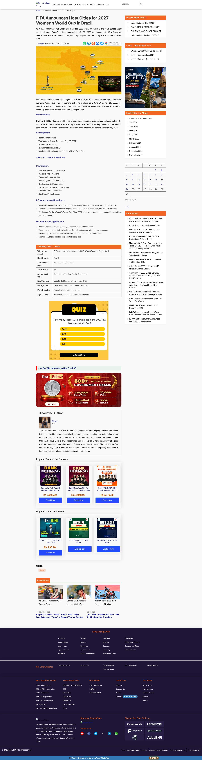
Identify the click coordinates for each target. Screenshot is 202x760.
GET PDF (154, 758)
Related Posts (43, 580)
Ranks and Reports (132, 642)
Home (38, 11)
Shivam (41, 43)
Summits (106, 646)
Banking (77, 4)
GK (91, 4)
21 (150, 184)
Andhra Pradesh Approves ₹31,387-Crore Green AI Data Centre (144, 237)
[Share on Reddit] (93, 43)
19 (139, 184)
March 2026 (134, 139)
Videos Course (148, 693)
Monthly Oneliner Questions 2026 (145, 59)
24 (127, 189)
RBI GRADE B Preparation (46, 708)
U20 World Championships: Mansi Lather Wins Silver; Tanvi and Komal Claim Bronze (146, 285)
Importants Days (109, 654)
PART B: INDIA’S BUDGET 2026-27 (146, 31)
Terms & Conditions (178, 750)
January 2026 (135, 147)
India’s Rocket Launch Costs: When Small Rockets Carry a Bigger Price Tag (145, 313)
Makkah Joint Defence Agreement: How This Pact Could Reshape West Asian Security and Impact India (145, 246)
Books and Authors (88, 654)
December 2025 (135, 151)
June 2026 (133, 127)
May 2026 (133, 131)
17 (127, 184)
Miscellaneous (130, 650)
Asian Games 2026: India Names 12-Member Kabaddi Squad (144, 267)
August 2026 (140, 118)
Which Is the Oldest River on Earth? (144, 226)
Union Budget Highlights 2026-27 (145, 35)
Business (106, 638)
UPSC (65, 708)
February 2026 (135, 143)
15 (156, 179)
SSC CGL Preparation (44, 700)
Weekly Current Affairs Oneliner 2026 (146, 51)
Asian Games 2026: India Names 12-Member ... (105, 602)
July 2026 (133, 123)
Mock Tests (147, 685)
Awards (83, 642)
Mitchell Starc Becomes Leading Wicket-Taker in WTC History (146, 254)
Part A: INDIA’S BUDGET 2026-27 (145, 27)
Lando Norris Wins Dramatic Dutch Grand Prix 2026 (143, 306)
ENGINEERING (69, 704)
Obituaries (129, 638)
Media (118, 693)
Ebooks (146, 697)
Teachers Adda (64, 665)
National (56, 4)
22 (156, 184)
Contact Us (120, 689)
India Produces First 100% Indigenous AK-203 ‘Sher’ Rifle (145, 260)
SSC (64, 689)
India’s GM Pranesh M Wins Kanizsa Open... (49, 602)
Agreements (85, 650)
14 (150, 179)
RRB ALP (93, 689)
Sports (42, 570)
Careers (126, 697)
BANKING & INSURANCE (72, 685)
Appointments (63, 650)
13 (145, 179)
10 (127, 179)
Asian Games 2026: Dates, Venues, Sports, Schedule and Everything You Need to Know (144, 275)
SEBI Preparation (43, 693)
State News (62, 646)
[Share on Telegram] (89, 43)
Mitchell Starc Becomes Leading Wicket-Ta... (76, 602)
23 (162, 184)
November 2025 (135, 155)
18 (133, 184)
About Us (119, 685)
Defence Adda (108, 669)
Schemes (84, 646)
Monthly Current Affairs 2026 (142, 55)
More (99, 4)
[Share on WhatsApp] (84, 43)
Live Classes (148, 689)
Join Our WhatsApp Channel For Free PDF (57, 368)
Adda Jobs (85, 665)
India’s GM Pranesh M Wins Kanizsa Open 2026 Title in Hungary (144, 231)
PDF (84, 4)
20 (145, 184)
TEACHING (67, 697)
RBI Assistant (41, 704)
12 (139, 179)
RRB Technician (95, 685)
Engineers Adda (131, 665)
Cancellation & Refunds (158, 750)
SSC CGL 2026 (95, 693)
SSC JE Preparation (44, 697)
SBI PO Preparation (44, 685)
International (66, 4)
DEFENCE (67, 700)
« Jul (127, 207)
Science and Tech (132, 646)
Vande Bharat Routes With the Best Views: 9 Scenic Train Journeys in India (145, 293)
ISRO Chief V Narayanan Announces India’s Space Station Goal (144, 320)
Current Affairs (108, 665)
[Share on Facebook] (97, 43)
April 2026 (133, 135)
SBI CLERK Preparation (45, 689)
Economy (106, 650)
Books (145, 700)
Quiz (108, 4)
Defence (106, 642)
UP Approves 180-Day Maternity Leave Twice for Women (145, 300)
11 (132, 179)
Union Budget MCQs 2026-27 (143, 23)
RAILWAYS (67, 693)
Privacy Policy (193, 750)
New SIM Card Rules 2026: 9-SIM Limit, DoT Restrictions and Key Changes (145, 220)
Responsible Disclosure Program (134, 750)
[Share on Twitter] (102, 43)
